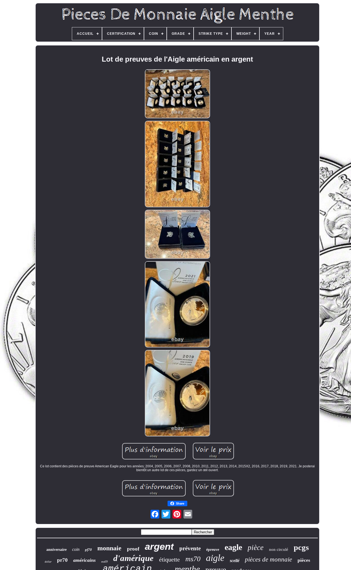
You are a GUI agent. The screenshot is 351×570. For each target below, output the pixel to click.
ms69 (104, 561)
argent (159, 546)
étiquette (169, 559)
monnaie (109, 548)
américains (84, 560)
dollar (48, 561)
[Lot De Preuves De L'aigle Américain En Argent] (177, 94)
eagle (233, 547)
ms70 (192, 559)
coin (76, 549)
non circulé (278, 549)
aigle (215, 558)
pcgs (301, 547)
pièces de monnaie (268, 559)
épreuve (212, 550)
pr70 (62, 560)
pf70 (88, 550)
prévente (190, 548)
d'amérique (133, 558)
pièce (256, 547)
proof (133, 549)
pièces (304, 560)
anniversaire (56, 550)
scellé (234, 560)
